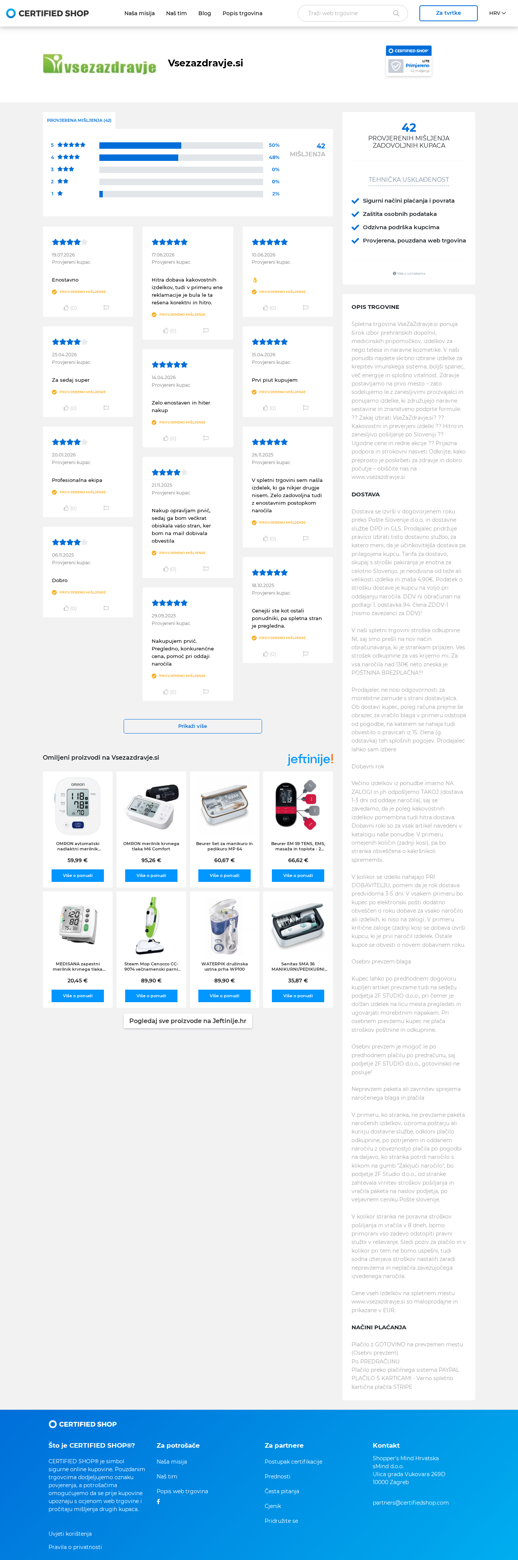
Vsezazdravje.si (205, 63)
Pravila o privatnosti (75, 1547)
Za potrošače (178, 1445)
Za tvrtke (448, 12)
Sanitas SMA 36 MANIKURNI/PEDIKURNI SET (298, 966)
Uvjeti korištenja (70, 1533)
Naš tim (176, 13)
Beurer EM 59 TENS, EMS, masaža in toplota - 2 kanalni (298, 846)
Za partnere (284, 1445)
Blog (204, 13)
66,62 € (298, 860)
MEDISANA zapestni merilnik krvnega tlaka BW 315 (77, 966)
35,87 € (298, 980)
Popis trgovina (242, 13)
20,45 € (77, 980)
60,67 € (224, 860)
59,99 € (77, 860)
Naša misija (139, 13)
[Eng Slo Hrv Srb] (500, 13)
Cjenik (273, 1506)
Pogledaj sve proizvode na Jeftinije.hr (187, 1021)
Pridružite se (281, 1520)
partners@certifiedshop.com (411, 1502)
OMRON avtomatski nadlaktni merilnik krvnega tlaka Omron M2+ (77, 846)
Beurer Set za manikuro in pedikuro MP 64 (224, 846)
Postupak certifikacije (293, 1461)
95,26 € (151, 860)
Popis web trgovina (182, 1491)
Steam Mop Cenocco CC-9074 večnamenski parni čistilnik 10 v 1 (151, 966)
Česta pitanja (282, 1491)
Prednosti (277, 1476)
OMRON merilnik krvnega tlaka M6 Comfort (151, 846)
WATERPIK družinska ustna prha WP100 (224, 966)
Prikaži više (192, 726)
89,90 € (151, 980)
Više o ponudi (78, 875)
